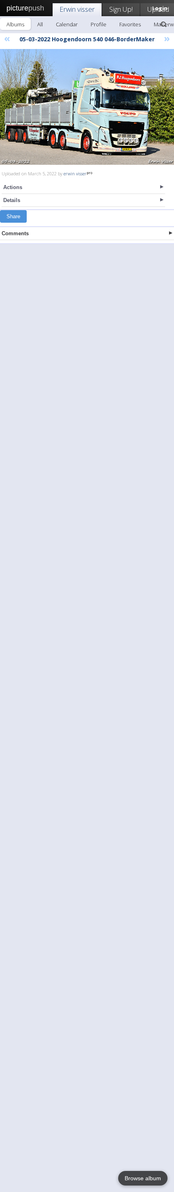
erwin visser (75, 173)
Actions (12, 187)
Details (11, 200)
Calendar (67, 24)
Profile (98, 24)
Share (13, 216)
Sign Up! (121, 9)
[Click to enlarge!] (87, 107)
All (40, 24)
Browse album (143, 1178)
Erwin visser (77, 9)
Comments (15, 233)
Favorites (130, 24)
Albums (15, 24)
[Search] (163, 24)
